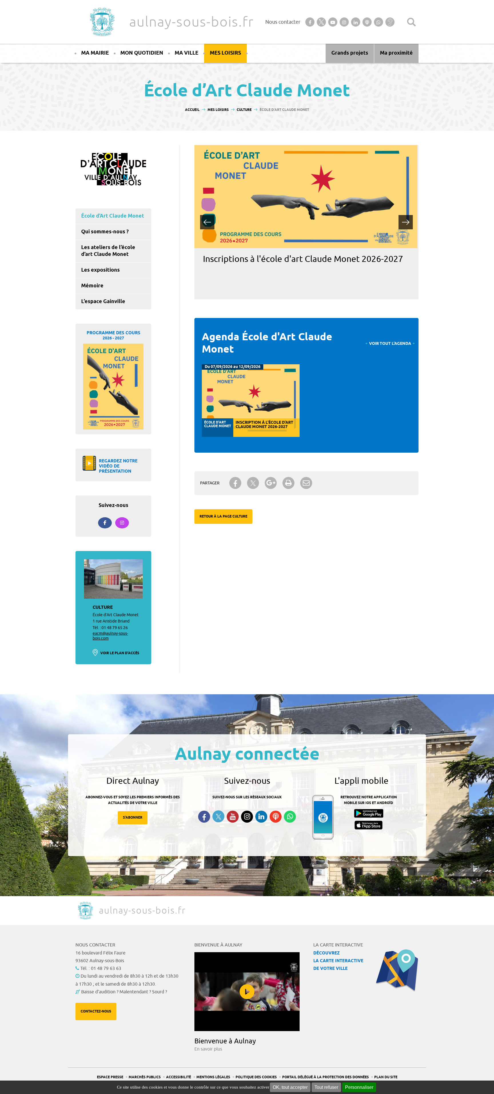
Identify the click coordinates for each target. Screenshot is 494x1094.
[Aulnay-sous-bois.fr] (101, 22)
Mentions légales (213, 1077)
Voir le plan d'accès (119, 653)
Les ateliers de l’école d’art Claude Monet (108, 251)
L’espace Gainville (103, 301)
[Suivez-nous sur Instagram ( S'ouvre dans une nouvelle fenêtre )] (247, 817)
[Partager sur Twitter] (253, 483)
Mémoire (92, 286)
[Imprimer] (288, 483)
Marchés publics (145, 1077)
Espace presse (110, 1077)
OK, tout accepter (290, 1087)
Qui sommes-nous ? (105, 231)
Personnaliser (359, 1087)
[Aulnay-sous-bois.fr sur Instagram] (122, 522)
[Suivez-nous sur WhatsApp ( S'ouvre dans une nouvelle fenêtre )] (290, 817)
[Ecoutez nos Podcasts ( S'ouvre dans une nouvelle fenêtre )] (276, 817)
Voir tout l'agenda (390, 344)
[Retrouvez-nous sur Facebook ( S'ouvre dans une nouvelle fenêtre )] (204, 817)
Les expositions (100, 270)
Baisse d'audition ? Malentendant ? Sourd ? (124, 992)
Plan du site (385, 1077)
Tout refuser (326, 1087)
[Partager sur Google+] (271, 483)
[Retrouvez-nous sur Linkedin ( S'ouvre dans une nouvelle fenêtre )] (261, 817)
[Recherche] (411, 22)
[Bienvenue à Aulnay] (247, 991)
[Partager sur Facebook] (235, 483)
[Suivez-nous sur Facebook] (105, 522)
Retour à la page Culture (223, 516)
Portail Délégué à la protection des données (325, 1077)
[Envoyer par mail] (306, 483)
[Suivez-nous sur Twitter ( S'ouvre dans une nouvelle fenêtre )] (218, 816)
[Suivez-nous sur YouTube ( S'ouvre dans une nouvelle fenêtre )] (233, 817)
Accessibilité (178, 1077)
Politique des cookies (256, 1077)
